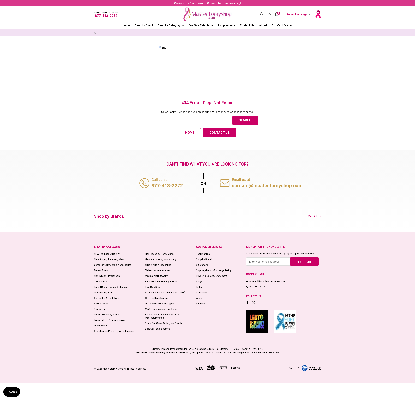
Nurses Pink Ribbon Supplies (160, 303)
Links (199, 287)
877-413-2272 (106, 16)
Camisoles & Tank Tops (106, 298)
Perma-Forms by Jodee (106, 314)
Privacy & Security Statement (211, 276)
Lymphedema (226, 25)
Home (126, 25)
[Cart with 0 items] (276, 14)
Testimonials (203, 253)
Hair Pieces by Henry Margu (159, 253)
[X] (253, 303)
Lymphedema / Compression (109, 320)
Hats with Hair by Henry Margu (161, 259)
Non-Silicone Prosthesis (107, 276)
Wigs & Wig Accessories (158, 264)
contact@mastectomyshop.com (267, 185)
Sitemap (200, 303)
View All (312, 216)
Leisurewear (100, 325)
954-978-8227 (256, 348)
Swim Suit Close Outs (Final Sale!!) (163, 323)
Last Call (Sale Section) (157, 328)
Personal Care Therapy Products (162, 281)
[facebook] (247, 303)
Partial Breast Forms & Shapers (111, 287)
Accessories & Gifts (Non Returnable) (165, 292)
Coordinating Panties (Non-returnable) (114, 331)
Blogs (199, 281)
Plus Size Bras (152, 287)
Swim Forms (100, 281)
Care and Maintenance (157, 298)
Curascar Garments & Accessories (112, 264)
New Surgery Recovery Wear (109, 259)
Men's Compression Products (161, 309)
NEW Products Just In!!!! (107, 253)
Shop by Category (169, 25)
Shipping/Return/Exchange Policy (213, 270)
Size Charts (202, 264)
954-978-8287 (273, 352)
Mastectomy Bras (103, 292)
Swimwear (99, 309)
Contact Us (247, 25)
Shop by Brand (144, 25)
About (263, 25)
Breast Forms (101, 270)
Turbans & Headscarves (158, 270)
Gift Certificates (282, 25)
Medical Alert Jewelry (156, 276)
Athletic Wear (101, 303)
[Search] (261, 14)
